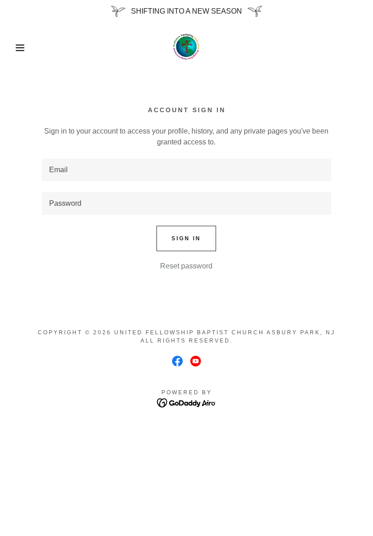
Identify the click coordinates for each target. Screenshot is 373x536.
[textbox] (186, 170)
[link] (186, 48)
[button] (18, 48)
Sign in (186, 238)
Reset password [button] (186, 266)
